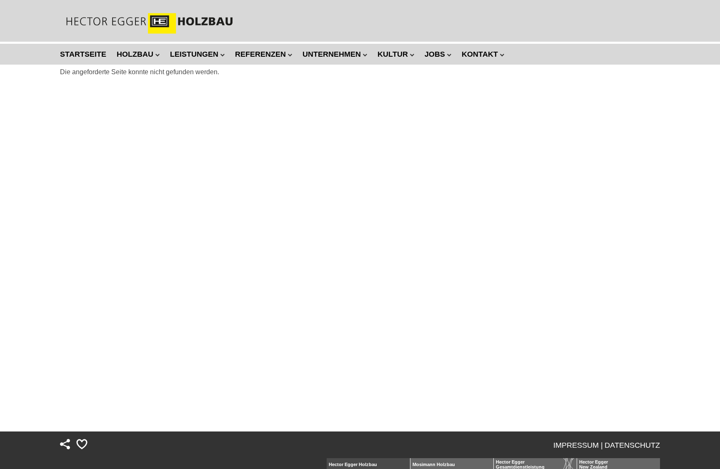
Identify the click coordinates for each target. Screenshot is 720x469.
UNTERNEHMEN (332, 54)
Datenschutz (632, 445)
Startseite (83, 54)
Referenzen (261, 54)
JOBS (436, 54)
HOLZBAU (136, 54)
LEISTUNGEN (195, 54)
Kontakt (481, 54)
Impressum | (578, 445)
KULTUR (394, 54)
